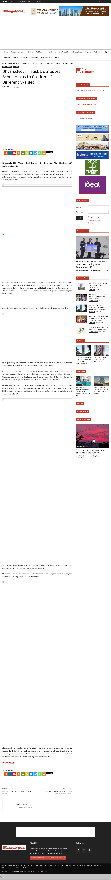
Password (79, 212)
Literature (34, 57)
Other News (50, 52)
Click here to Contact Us (38, 858)
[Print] (18, 153)
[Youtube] (14, 153)
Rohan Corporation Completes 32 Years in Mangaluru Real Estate (98, 328)
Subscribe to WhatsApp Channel (87, 104)
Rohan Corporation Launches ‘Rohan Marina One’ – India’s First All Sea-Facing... (101, 391)
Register (91, 223)
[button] (106, 52)
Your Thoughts (64, 52)
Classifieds (91, 312)
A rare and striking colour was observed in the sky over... (90, 451)
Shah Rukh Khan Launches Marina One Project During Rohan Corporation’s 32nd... (92, 264)
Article (78, 258)
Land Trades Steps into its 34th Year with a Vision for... (101, 359)
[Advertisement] (55, 33)
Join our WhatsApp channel (86, 99)
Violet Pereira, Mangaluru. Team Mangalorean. (88, 270)
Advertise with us (83, 85)
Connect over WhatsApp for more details (90, 91)
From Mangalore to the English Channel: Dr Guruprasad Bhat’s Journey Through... (98, 296)
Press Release (7, 87)
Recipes (30, 52)
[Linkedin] (10, 153)
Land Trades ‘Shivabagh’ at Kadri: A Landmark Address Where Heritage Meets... (98, 285)
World (57, 57)
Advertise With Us (46, 57)
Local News (24, 64)
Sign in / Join (37, 2)
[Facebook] (99, 1)
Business (7, 57)
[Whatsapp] (40, 153)
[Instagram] (103, 1)
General (15, 57)
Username (79, 207)
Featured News (82, 278)
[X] (107, 1)
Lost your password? (95, 220)
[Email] (23, 153)
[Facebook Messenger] (31, 153)
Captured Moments (83, 419)
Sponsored (81, 371)
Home (6, 52)
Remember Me (95, 217)
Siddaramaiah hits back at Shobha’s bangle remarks (17, 793)
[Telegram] (35, 153)
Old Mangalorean (77, 52)
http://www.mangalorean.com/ (25, 808)
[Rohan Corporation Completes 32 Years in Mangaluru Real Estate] (81, 330)
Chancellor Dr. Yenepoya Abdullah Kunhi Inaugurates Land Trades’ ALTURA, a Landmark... (98, 318)
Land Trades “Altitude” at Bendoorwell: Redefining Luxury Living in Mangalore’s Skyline (98, 307)
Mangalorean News (17, 52)
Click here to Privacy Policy (56, 858)
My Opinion (24, 57)
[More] (44, 153)
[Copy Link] (27, 153)
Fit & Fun (39, 52)
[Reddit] (6, 153)
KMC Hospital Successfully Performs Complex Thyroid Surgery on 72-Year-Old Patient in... (83, 392)
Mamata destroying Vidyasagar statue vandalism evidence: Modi (58, 793)
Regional (88, 52)
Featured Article (82, 231)
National (97, 52)
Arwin (46, 872)
